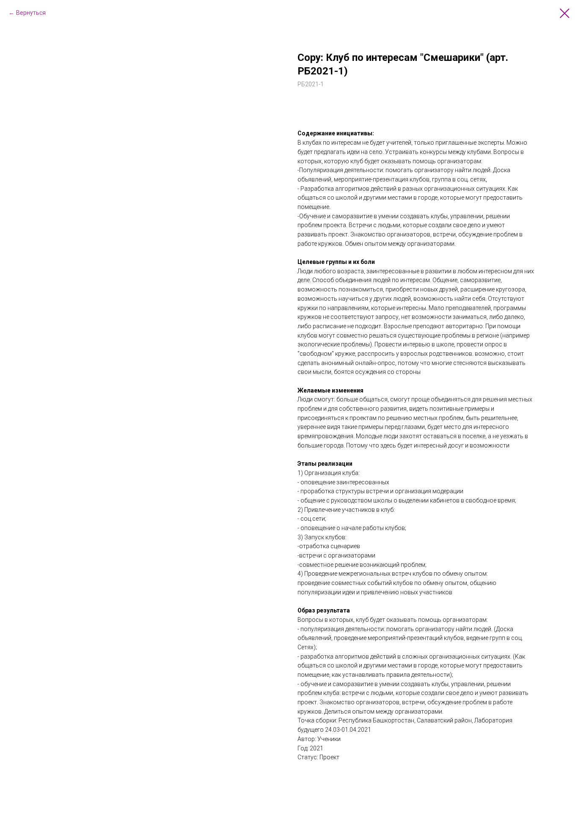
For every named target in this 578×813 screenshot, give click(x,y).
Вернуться (31, 12)
